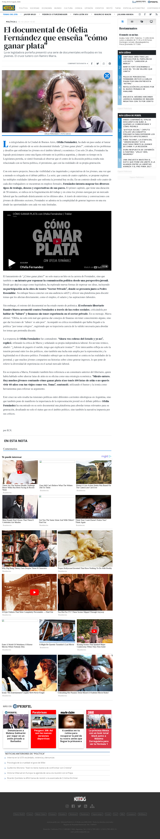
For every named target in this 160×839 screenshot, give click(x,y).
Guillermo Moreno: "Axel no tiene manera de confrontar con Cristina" (39, 767)
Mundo (58, 8)
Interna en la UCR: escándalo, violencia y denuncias (30, 757)
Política (23, 8)
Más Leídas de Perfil (130, 115)
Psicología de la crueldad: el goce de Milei (26, 762)
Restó (109, 8)
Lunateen (131, 814)
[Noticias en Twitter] (150, 14)
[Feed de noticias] (156, 14)
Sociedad (34, 8)
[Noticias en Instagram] (140, 14)
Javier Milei (30, 14)
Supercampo (97, 814)
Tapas (118, 8)
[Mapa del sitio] (92, 806)
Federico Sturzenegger (55, 14)
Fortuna (52, 814)
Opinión (89, 8)
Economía (47, 8)
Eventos (99, 8)
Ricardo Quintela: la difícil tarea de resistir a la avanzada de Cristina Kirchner (42, 778)
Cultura (68, 8)
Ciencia (78, 8)
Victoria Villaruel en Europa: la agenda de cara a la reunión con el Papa (40, 773)
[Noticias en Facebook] (145, 14)
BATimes (142, 814)
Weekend (73, 814)
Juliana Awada (125, 14)
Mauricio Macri (103, 14)
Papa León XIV (81, 14)
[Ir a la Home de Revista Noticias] (9, 8)
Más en (7, 706)
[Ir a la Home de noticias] (80, 799)
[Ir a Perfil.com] (153, 2)
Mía (122, 814)
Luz (115, 814)
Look (108, 814)
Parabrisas (84, 814)
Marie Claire (41, 814)
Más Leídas (125, 52)
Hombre (62, 814)
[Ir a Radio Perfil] (139, 2)
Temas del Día (10, 14)
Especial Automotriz (134, 8)
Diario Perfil (19, 814)
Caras (30, 814)
